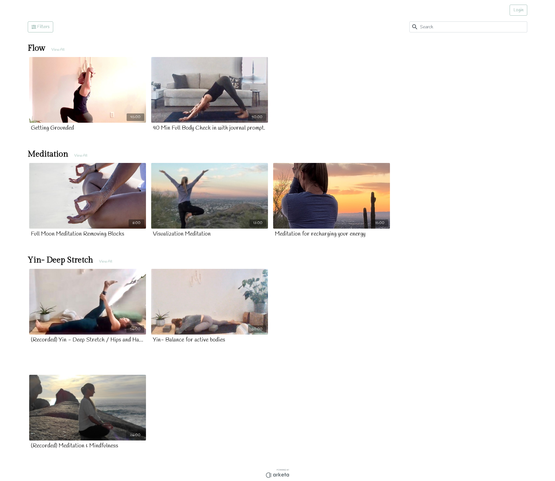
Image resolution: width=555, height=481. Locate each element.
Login (518, 10)
